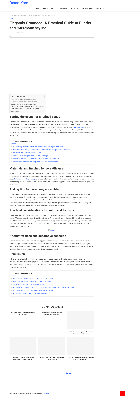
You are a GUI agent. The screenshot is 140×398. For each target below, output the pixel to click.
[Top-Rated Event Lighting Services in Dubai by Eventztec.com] (80, 320)
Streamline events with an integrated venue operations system (35, 162)
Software (64, 8)
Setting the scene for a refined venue (24, 99)
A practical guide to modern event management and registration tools (38, 147)
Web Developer (87, 8)
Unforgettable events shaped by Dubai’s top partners (32, 281)
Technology (74, 8)
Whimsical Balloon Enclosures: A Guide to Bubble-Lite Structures (36, 159)
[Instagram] (122, 393)
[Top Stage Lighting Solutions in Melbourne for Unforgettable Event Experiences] (23, 346)
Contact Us (100, 8)
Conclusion (15, 111)
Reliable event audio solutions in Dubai (27, 153)
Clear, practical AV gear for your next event (28, 284)
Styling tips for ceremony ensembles (24, 104)
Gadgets (54, 8)
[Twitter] (128, 393)
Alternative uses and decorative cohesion (25, 109)
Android (45, 8)
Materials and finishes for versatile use (25, 102)
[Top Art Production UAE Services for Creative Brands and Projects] (51, 346)
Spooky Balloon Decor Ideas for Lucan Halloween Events (33, 290)
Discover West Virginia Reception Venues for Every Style (33, 278)
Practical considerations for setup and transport (28, 106)
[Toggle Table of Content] (42, 96)
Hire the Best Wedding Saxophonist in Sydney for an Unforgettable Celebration (41, 150)
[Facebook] (116, 393)
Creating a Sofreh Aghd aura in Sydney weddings (30, 156)
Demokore (46, 393)
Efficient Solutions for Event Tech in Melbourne (30, 294)
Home (38, 8)
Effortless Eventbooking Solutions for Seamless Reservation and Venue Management (43, 288)
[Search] (129, 3)
